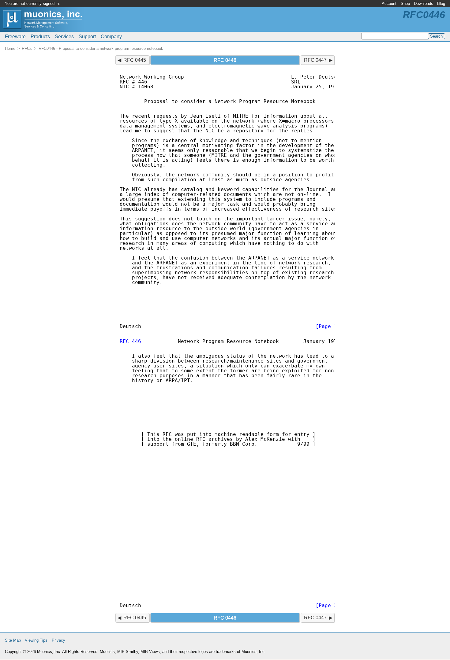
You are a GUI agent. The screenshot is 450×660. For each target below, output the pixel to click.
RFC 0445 (134, 60)
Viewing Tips (36, 640)
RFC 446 (130, 341)
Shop (405, 3)
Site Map (13, 640)
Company (111, 36)
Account (389, 3)
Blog (441, 3)
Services (64, 36)
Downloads (423, 3)
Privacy (58, 640)
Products (40, 36)
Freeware (15, 36)
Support (87, 36)
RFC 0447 (315, 60)
